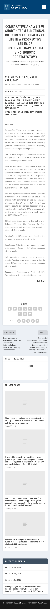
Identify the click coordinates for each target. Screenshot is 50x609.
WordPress (42, 603)
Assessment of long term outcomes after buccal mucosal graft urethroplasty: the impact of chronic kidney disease (24, 541)
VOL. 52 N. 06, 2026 (13, 567)
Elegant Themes (20, 603)
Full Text (40, 281)
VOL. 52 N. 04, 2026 (13, 580)
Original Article (38, 62)
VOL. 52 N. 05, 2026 (13, 574)
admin (16, 62)
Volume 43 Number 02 (20, 65)
